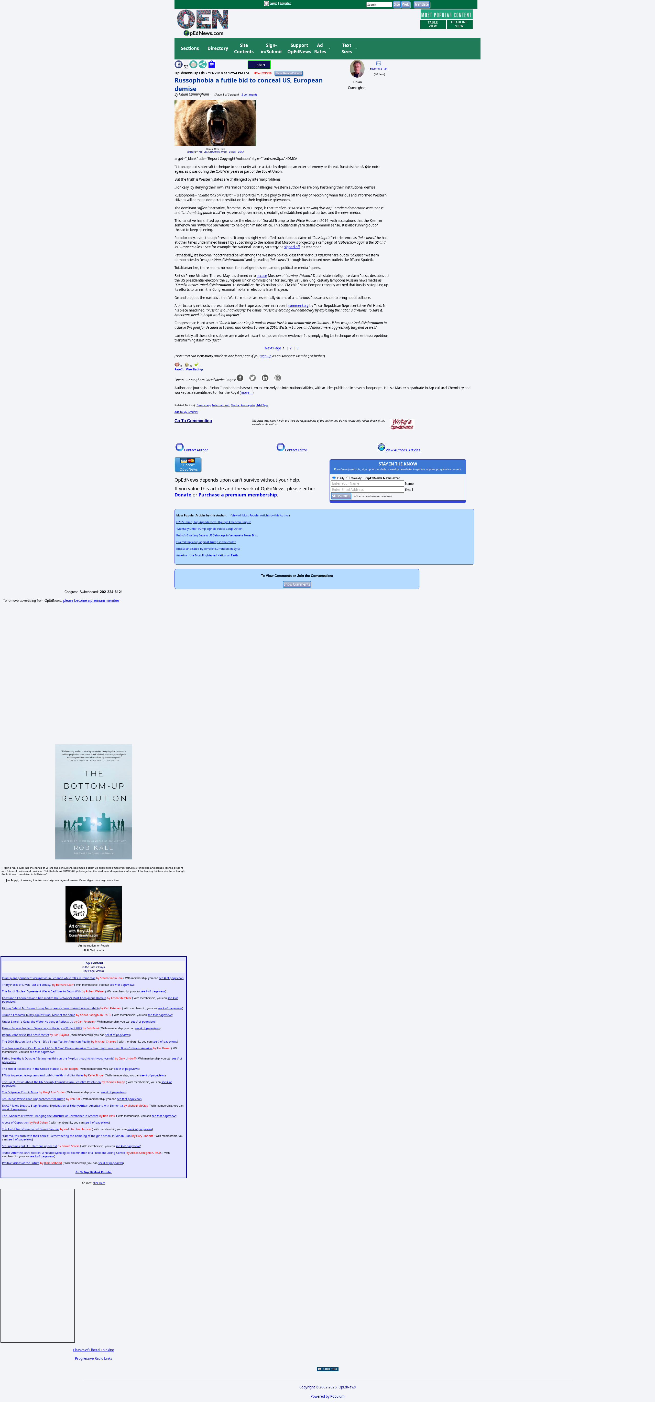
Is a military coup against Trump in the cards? (206, 542)
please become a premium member (91, 600)
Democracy (203, 405)
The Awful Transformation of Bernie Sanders (30, 1129)
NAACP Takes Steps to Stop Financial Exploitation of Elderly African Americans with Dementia (62, 1105)
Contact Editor (296, 450)
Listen (259, 65)
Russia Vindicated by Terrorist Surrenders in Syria (208, 549)
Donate (182, 495)
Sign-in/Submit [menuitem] (271, 48)
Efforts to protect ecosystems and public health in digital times (42, 1075)
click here (99, 1183)
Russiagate (248, 405)
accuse (262, 275)
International (220, 405)
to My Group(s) (186, 412)
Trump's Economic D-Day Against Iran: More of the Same (38, 1015)
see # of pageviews (171, 978)
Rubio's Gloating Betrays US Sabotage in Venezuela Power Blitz (217, 535)
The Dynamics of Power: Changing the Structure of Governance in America (50, 1116)
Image (191, 151)
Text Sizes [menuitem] (347, 48)
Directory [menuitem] (217, 48)
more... (247, 392)
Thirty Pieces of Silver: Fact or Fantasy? (26, 984)
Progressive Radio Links (93, 1358)
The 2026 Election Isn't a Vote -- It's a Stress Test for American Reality (46, 1041)
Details (232, 151)
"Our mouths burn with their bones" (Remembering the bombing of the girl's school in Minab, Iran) (67, 1136)
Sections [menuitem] (190, 48)
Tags (262, 405)
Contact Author (196, 450)
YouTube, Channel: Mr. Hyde (212, 151)
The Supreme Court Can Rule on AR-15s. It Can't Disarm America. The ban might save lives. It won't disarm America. (77, 1048)
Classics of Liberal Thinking (93, 1350)
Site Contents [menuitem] (244, 48)
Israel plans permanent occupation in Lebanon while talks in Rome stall (48, 978)
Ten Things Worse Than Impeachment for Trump (33, 1099)
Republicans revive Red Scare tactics (25, 1035)
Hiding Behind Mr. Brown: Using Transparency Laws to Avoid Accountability (51, 1008)
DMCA (241, 151)
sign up (265, 356)
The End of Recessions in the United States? (30, 1069)
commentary (298, 305)
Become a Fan (378, 68)
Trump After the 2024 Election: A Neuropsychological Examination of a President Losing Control (64, 1153)
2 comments (249, 94)
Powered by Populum (327, 1396)
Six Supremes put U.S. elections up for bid (29, 1146)
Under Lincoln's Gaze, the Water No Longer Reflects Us (37, 1021)
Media (235, 405)
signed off (292, 247)
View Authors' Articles (403, 450)
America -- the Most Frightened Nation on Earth (207, 555)
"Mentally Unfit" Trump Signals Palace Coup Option (209, 529)
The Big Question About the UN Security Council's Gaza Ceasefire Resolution (51, 1082)
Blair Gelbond (53, 1163)
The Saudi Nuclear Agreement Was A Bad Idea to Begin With (41, 991)
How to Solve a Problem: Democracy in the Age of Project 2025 (42, 1028)
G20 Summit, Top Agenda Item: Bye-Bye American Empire (213, 522)
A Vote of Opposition (15, 1122)
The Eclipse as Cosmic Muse (20, 1092)
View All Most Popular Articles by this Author (260, 515)
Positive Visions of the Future (20, 1163)
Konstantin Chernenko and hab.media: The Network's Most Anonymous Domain (54, 998)
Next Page (273, 348)
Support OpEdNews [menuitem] (297, 48)
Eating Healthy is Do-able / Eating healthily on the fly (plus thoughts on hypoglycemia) (58, 1058)
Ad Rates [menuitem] (320, 48)
